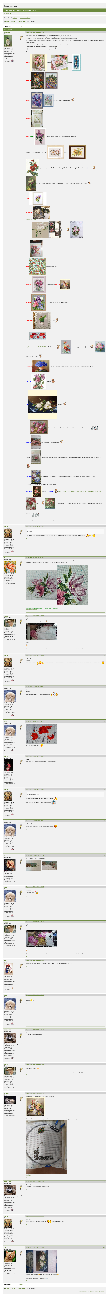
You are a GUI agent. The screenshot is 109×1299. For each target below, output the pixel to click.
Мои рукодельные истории (31, 609)
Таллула (6, 558)
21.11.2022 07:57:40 (38, 1181)
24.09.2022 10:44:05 (38, 557)
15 (21, 26)
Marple (6, 616)
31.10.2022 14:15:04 (38, 995)
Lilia (5, 1247)
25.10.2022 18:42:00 (38, 789)
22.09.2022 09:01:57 (38, 526)
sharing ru (28, 1117)
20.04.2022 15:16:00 (38, 32)
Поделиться (29, 32)
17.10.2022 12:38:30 (38, 721)
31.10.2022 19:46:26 (38, 1064)
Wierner (6, 526)
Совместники (21, 21)
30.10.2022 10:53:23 (38, 855)
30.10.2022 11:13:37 (38, 887)
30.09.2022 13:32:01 (38, 655)
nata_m (6, 756)
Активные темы (8, 13)
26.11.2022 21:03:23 (38, 1247)
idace (5, 687)
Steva (5, 960)
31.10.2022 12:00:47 (38, 921)
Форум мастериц (10, 21)
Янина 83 (6, 1093)
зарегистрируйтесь (25, 18)
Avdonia (6, 855)
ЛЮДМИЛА (7, 1030)
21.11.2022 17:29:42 (38, 1216)
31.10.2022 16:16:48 (38, 1029)
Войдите (15, 18)
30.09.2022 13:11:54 (38, 615)
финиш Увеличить (31, 219)
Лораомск (7, 32)
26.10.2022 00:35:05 (38, 820)
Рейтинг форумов (84, 1291)
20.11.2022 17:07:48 (38, 1093)
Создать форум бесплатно (97, 1291)
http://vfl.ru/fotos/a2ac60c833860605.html (37, 347)
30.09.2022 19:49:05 (38, 686)
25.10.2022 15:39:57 (38, 756)
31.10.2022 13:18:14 (38, 960)
